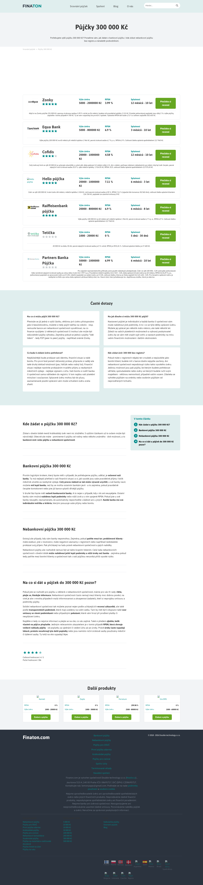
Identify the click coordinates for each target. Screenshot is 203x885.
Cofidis (48, 152)
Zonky (47, 100)
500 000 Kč (67, 841)
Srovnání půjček (79, 6)
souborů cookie (107, 789)
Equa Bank (51, 127)
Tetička (48, 232)
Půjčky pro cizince (101, 759)
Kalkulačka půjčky (111, 822)
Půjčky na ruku (29, 849)
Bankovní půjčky (102, 735)
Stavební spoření (101, 773)
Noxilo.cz (131, 777)
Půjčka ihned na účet (32, 847)
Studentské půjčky (31, 838)
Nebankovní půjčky (101, 740)
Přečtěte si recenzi (165, 103)
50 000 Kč (67, 830)
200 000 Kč (67, 836)
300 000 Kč (67, 838)
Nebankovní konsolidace (33, 836)
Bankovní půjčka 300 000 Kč (152, 430)
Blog (115, 6)
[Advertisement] (101, 72)
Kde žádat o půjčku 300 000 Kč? (154, 424)
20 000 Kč (67, 827)
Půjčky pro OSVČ (101, 745)
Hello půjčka (53, 179)
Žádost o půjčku (41, 717)
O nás (130, 6)
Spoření (100, 6)
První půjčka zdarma (101, 749)
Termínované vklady (101, 768)
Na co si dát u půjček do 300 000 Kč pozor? (156, 443)
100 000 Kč (67, 833)
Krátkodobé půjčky (101, 754)
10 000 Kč (67, 825)
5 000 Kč (66, 822)
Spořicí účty (101, 763)
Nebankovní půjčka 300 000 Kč (154, 435)
